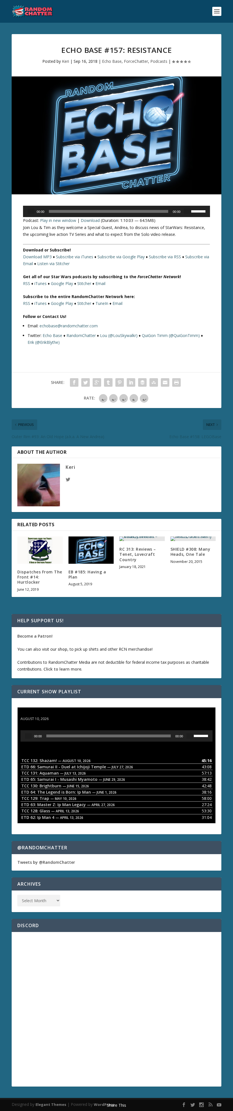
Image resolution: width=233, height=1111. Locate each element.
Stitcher (84, 283)
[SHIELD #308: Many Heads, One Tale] (193, 538)
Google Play (62, 283)
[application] (116, 211)
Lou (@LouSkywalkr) (119, 335)
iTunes (40, 283)
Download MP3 (37, 256)
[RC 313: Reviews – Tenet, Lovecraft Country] (142, 538)
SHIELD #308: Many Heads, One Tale (190, 551)
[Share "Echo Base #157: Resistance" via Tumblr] (108, 382)
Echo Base (112, 61)
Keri (65, 61)
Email (100, 283)
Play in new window (58, 220)
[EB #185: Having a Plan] (91, 550)
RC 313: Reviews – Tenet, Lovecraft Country (137, 554)
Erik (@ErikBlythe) (44, 342)
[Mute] (187, 211)
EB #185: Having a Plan (87, 574)
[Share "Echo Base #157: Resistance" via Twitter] (85, 382)
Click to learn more (62, 669)
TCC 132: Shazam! (38, 713)
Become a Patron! (35, 636)
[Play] (31, 211)
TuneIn (101, 303)
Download (90, 220)
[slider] (199, 211)
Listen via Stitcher (53, 263)
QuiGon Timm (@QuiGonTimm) (171, 335)
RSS (26, 283)
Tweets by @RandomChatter (46, 862)
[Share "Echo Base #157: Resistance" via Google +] (97, 382)
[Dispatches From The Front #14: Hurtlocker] (40, 550)
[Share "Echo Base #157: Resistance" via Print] (176, 382)
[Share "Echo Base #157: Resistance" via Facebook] (74, 382)
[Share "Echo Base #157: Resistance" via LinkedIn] (131, 382)
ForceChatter (136, 61)
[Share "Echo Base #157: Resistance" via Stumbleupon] (153, 382)
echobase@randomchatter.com (68, 325)
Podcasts (158, 61)
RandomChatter (81, 335)
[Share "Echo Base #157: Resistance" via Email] (165, 382)
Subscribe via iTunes (74, 256)
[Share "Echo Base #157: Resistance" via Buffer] (142, 382)
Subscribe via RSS (165, 256)
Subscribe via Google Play (121, 256)
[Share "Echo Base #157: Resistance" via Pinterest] (119, 382)
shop (62, 649)
